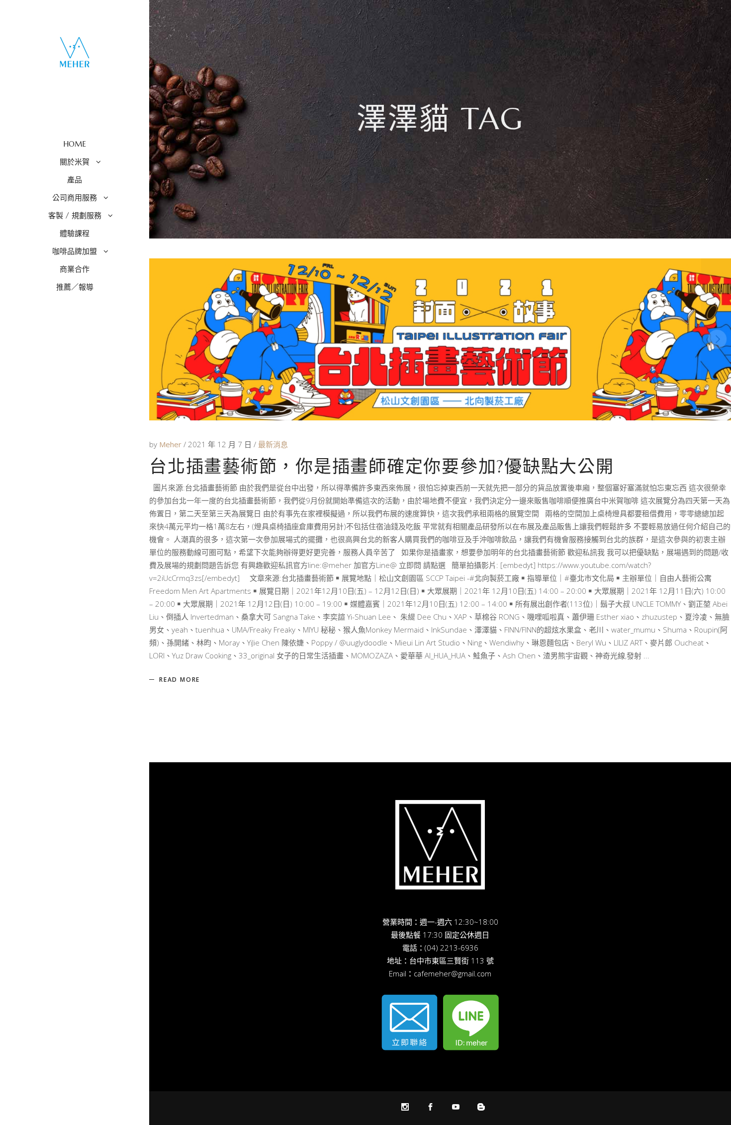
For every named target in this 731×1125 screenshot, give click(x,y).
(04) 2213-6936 (451, 948)
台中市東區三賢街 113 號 (451, 960)
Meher (171, 444)
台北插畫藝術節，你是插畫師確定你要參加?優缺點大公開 (381, 467)
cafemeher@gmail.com (452, 973)
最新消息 (273, 444)
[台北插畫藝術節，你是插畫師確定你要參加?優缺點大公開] (440, 339)
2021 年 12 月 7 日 (221, 444)
